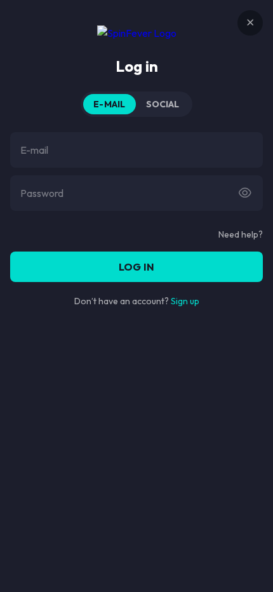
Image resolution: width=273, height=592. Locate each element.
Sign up (185, 301)
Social (163, 104)
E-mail (109, 104)
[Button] (245, 193)
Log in (136, 266)
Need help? (240, 234)
